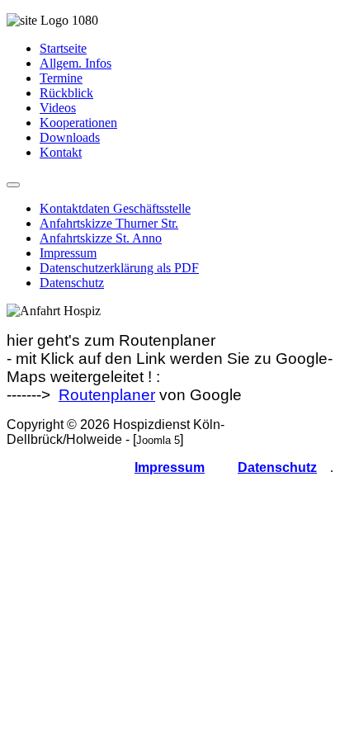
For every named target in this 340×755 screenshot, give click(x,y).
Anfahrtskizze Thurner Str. (109, 223)
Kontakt (61, 152)
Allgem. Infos (75, 63)
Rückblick (66, 93)
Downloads (70, 137)
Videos (58, 108)
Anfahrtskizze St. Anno (101, 238)
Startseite (63, 48)
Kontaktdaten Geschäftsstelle (115, 208)
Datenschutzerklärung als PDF (119, 268)
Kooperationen (78, 123)
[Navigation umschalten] (13, 184)
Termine (61, 78)
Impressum (68, 253)
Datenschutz (72, 283)
